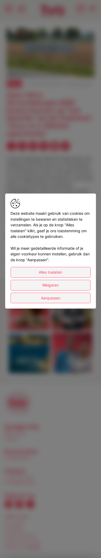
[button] (51, 53)
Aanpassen (50, 298)
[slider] (50, 60)
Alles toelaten (50, 272)
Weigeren (50, 285)
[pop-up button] (77, 69)
